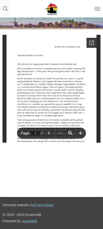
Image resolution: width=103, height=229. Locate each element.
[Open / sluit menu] (97, 9)
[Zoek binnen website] (5, 9)
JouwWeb (29, 221)
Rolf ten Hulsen (42, 205)
